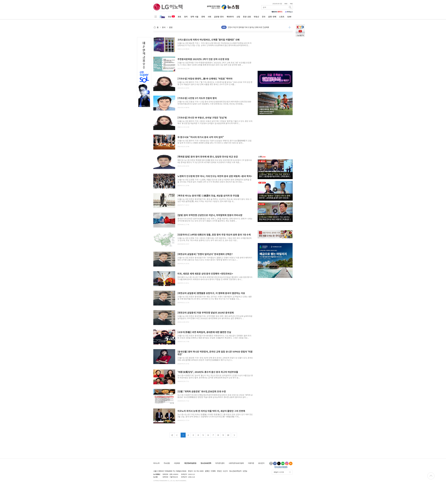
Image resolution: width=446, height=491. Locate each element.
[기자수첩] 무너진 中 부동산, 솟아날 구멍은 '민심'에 (202, 117)
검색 (290, 7)
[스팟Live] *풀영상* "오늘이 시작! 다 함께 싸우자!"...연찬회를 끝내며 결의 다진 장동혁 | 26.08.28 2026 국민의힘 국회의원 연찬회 (275, 197)
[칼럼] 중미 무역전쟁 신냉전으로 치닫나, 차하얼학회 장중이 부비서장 (209, 215)
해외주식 (277, 12)
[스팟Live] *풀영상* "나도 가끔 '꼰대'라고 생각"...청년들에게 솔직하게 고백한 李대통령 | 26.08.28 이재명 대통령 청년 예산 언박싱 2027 (274, 175)
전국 (263, 16)
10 (228, 435)
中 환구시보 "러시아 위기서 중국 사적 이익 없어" (200, 137)
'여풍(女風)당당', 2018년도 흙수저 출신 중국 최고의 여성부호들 (207, 372)
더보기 (290, 27)
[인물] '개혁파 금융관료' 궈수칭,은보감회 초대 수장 (201, 391)
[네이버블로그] (283, 463)
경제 (203, 16)
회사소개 (156, 463)
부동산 (256, 16)
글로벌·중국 (219, 16)
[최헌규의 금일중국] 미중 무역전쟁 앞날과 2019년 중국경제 (205, 312)
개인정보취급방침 (190, 463)
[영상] (275, 168)
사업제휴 (177, 463)
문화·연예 (272, 16)
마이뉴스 (289, 12)
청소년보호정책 (206, 463)
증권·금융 (247, 16)
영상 (169, 16)
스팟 (262, 156)
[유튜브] (271, 463)
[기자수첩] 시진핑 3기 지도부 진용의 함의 (197, 98)
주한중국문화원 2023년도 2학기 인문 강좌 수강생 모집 (203, 59)
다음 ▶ (234, 435)
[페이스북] (275, 463)
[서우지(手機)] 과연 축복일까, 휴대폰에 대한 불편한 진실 (204, 332)
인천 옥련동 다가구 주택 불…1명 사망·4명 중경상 (246, 26)
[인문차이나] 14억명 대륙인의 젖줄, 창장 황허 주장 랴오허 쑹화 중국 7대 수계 (214, 234)
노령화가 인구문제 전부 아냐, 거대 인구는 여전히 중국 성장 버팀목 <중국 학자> (214, 176)
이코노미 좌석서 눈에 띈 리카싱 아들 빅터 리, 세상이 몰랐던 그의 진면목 (211, 411)
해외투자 (230, 16)
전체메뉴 (155, 16)
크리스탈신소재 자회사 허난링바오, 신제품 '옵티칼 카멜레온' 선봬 (208, 39)
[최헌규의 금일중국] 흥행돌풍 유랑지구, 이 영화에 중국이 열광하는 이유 (211, 293)
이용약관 (251, 463)
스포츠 (281, 16)
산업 (238, 16)
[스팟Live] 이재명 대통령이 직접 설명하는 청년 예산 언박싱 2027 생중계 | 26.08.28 (274, 218)
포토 (179, 16)
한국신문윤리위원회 (280, 467)
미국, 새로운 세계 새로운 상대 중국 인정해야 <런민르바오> (205, 273)
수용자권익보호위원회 (236, 463)
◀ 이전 (177, 435)
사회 (209, 16)
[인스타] (287, 463)
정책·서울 (194, 16)
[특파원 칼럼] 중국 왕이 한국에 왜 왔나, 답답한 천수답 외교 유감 (207, 156)
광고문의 (261, 463)
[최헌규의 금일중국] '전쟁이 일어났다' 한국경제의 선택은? (205, 254)
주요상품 (167, 463)
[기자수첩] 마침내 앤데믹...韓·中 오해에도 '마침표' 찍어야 (204, 78)
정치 (186, 16)
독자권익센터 (219, 463)
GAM (289, 16)
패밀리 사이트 (279, 472)
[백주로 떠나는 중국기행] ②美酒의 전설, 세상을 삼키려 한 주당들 (208, 195)
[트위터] (279, 463)
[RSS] (290, 463)
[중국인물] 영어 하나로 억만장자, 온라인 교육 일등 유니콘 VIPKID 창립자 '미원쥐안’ (215, 353)
